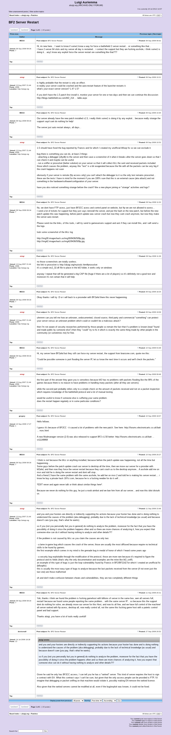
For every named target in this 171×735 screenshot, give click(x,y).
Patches (34, 15)
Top (11, 62)
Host (99, 604)
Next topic (157, 34)
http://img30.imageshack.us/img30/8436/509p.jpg (60, 238)
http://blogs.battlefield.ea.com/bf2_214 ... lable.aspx (62, 98)
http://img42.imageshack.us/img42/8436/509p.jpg (60, 241)
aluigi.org (25, 15)
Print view (14, 34)
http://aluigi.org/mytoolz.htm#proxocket (78, 264)
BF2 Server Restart (24, 22)
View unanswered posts (18, 12)
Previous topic (146, 34)
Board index (14, 15)
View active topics (37, 12)
